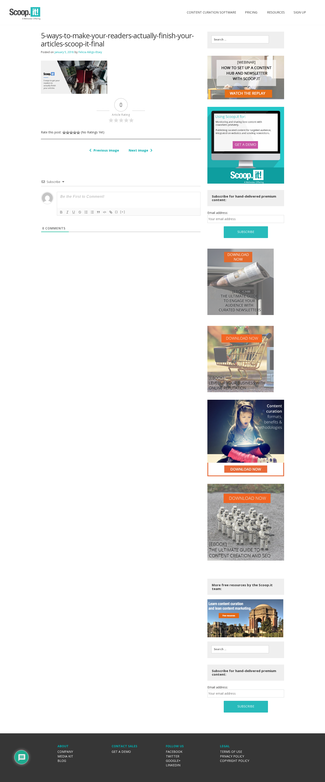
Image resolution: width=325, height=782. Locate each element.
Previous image (106, 150)
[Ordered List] (86, 212)
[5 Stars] (78, 132)
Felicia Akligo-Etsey (90, 52)
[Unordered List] (92, 212)
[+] (122, 211)
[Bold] (61, 212)
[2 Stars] (67, 132)
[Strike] (80, 212)
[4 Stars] (74, 132)
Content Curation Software (211, 12)
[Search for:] (240, 39)
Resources (275, 12)
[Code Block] (104, 212)
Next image (138, 150)
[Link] (111, 212)
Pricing (251, 12)
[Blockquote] (98, 212)
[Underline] (74, 212)
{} (116, 211)
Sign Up (300, 12)
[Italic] (67, 212)
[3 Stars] (71, 132)
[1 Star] (64, 132)
